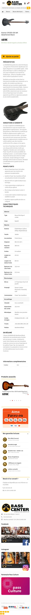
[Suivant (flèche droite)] (3, 613)
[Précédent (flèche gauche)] (1, 613)
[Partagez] (6, 611)
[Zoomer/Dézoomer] (1, 611)
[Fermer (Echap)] (8, 611)
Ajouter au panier (12, 56)
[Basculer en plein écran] (3, 611)
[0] (27, 3)
